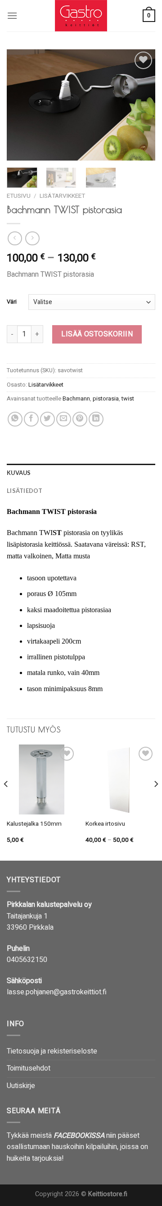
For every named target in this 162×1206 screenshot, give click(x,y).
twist (128, 399)
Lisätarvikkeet (62, 196)
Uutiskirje (21, 1085)
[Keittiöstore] (81, 15)
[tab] (81, 473)
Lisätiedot (25, 490)
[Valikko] (12, 15)
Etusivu (19, 196)
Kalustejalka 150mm (34, 824)
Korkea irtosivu (105, 824)
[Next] (141, 105)
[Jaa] (15, 419)
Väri (12, 302)
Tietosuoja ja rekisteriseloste (52, 1051)
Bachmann (76, 399)
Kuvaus (19, 472)
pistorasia (106, 399)
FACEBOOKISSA (79, 1135)
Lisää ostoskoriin (97, 334)
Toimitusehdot (28, 1068)
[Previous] (21, 105)
